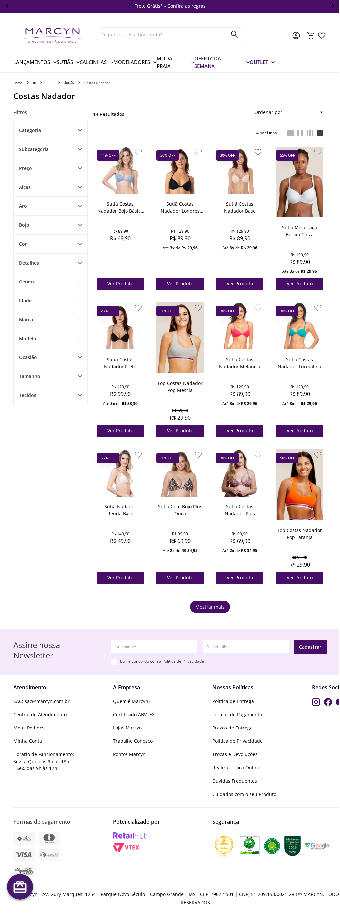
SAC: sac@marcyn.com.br (41, 701)
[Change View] (290, 133)
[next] (333, 6)
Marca (26, 319)
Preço (25, 168)
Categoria (30, 130)
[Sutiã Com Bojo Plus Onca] (180, 473)
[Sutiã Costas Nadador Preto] (120, 325)
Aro (23, 206)
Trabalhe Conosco (133, 741)
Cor (23, 244)
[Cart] (311, 35)
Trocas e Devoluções (235, 754)
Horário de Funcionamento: (43, 754)
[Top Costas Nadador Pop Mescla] (180, 337)
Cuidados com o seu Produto (244, 794)
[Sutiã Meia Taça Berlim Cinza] (299, 182)
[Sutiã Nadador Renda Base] (120, 473)
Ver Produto (120, 283)
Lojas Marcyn (127, 728)
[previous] (7, 6)
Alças (25, 187)
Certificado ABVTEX (134, 714)
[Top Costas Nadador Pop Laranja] (299, 484)
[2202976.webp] (322, 35)
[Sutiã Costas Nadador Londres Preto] (180, 170)
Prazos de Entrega (232, 728)
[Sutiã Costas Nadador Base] (240, 170)
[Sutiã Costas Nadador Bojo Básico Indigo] (120, 170)
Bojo (24, 225)
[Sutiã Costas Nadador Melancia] (240, 325)
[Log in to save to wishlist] (138, 152)
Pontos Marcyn (129, 754)
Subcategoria (34, 149)
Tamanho (29, 376)
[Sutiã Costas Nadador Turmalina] (299, 325)
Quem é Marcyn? (131, 701)
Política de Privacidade (183, 661)
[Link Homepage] (52, 35)
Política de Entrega (233, 701)
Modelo (27, 338)
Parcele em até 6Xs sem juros (192, 6)
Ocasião (28, 357)
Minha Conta (27, 741)
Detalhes (29, 263)
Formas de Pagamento (237, 714)
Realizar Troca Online (236, 767)
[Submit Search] (235, 34)
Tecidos (27, 395)
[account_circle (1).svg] (296, 35)
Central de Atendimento (40, 714)
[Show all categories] (50, 82)
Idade (25, 300)
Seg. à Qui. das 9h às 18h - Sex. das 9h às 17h (41, 764)
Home (18, 82)
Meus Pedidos (28, 728)
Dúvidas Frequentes (234, 781)
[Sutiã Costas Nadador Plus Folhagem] (240, 473)
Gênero (27, 281)
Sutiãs (69, 82)
